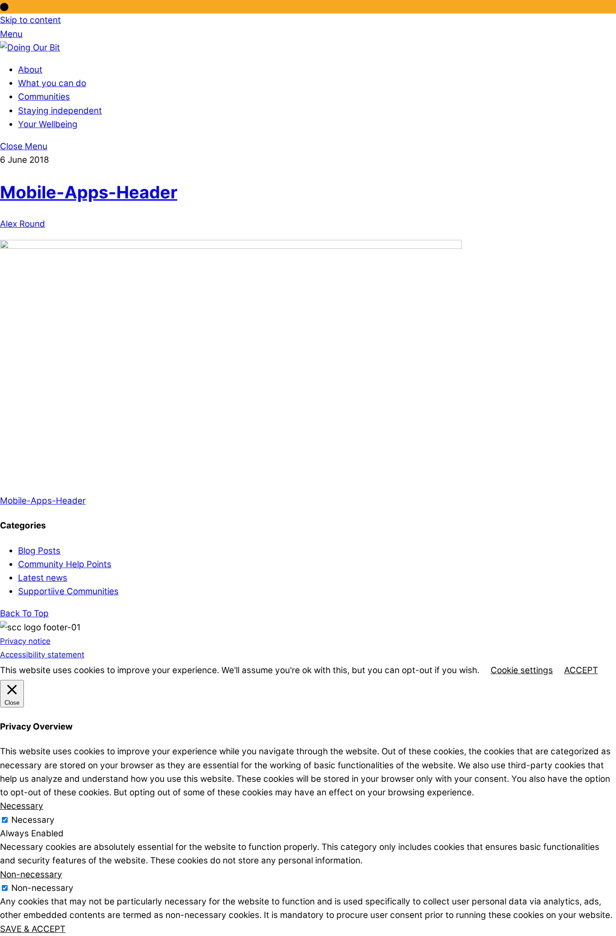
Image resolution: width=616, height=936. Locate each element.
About (30, 69)
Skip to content (30, 20)
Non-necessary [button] (31, 874)
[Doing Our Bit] (30, 47)
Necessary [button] (21, 806)
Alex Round (22, 224)
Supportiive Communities (68, 591)
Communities (44, 97)
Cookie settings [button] (522, 670)
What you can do (52, 83)
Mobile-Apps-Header (88, 192)
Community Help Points (64, 564)
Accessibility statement (42, 654)
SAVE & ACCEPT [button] (32, 929)
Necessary (33, 820)
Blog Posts (39, 551)
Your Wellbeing (48, 124)
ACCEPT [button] (581, 670)
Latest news (42, 578)
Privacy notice (25, 641)
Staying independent (60, 111)
